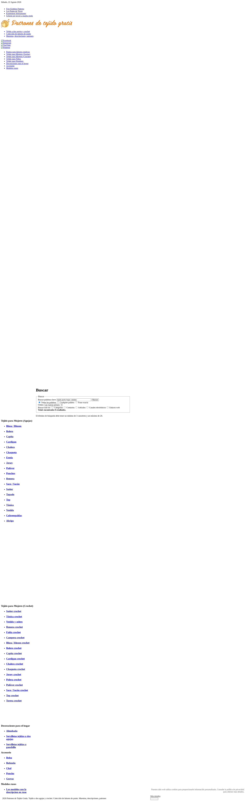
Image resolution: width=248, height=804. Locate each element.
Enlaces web (114, 407)
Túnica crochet (14, 616)
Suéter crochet (13, 611)
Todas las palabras (48, 402)
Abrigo (10, 520)
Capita (9, 436)
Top (8, 499)
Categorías (58, 407)
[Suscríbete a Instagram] (6, 43)
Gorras (10, 778)
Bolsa (9, 757)
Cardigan (11, 441)
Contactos (70, 407)
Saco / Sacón (13, 484)
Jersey (9, 463)
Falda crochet (13, 632)
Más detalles (155, 796)
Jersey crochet (13, 674)
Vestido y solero (14, 621)
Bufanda (11, 763)
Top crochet (12, 695)
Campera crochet (15, 637)
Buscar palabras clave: (47, 400)
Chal (8, 768)
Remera (10, 478)
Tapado (10, 494)
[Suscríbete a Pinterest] (5, 47)
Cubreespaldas (14, 515)
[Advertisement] (83, 367)
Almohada (11, 731)
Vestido (10, 510)
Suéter (9, 489)
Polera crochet (13, 679)
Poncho (10, 773)
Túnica (10, 505)
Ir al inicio (5, 4)
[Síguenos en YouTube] (6, 45)
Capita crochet (14, 653)
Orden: (41, 405)
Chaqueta (11, 452)
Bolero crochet (13, 648)
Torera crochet (14, 700)
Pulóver (10, 468)
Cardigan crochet (15, 658)
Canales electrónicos (97, 407)
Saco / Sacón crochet (17, 690)
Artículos (82, 407)
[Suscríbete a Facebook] (6, 40)
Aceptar (154, 799)
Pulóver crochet (14, 685)
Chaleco (10, 447)
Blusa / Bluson (13, 426)
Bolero (9, 431)
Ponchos (10, 473)
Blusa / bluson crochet (17, 642)
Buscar (95, 400)
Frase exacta (83, 402)
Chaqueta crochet (15, 669)
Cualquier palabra (67, 402)
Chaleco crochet (14, 663)
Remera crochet (14, 627)
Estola (9, 457)
